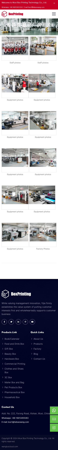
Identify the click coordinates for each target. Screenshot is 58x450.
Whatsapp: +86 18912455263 (15, 418)
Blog (36, 353)
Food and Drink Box (14, 343)
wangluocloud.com (10, 446)
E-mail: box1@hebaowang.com (15, 422)
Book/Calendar (12, 339)
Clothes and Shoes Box (14, 370)
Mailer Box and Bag (14, 382)
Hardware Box (12, 358)
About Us (38, 339)
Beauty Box (10, 353)
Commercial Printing (15, 363)
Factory (37, 348)
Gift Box (9, 348)
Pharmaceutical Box (15, 392)
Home (16, 29)
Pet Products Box (13, 387)
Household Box (12, 397)
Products (38, 343)
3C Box (8, 377)
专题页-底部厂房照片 (34, 29)
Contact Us (39, 358)
